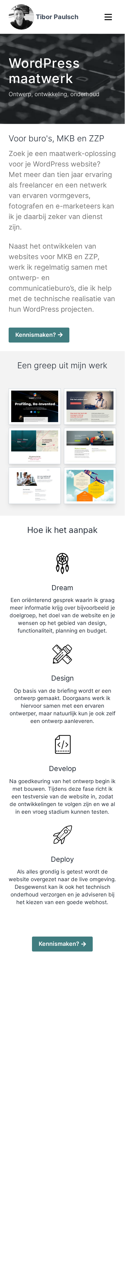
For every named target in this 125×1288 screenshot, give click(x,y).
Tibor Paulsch (57, 17)
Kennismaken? (35, 334)
